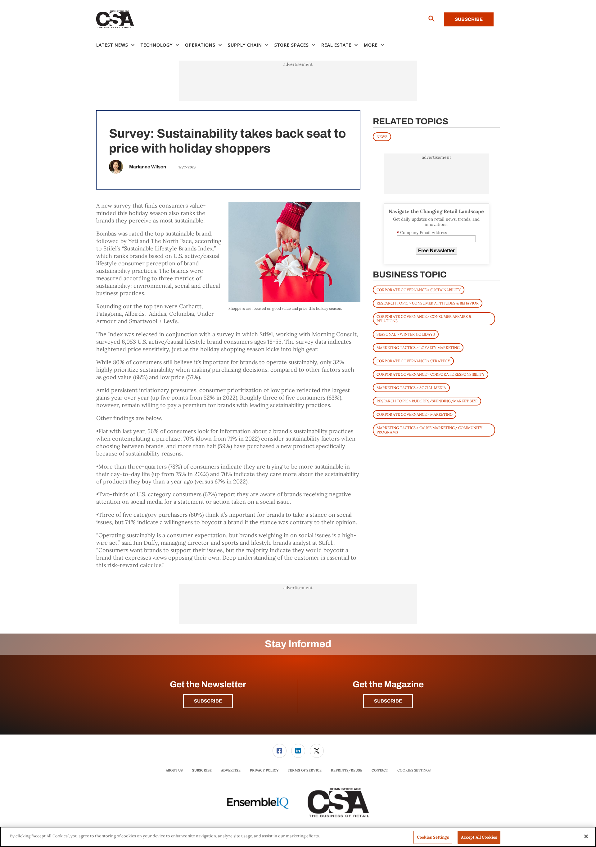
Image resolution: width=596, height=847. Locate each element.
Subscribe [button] (208, 700)
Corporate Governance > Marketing (415, 414)
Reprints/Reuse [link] (346, 770)
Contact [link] (380, 770)
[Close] (586, 836)
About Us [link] (174, 770)
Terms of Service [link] (305, 770)
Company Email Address (422, 232)
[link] (280, 751)
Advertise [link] (231, 770)
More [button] (371, 45)
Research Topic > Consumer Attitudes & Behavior (428, 303)
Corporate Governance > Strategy (413, 361)
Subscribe (469, 19)
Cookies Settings (414, 770)
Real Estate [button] (336, 45)
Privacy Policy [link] (264, 770)
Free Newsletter (436, 250)
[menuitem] (118, 45)
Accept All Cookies (479, 837)
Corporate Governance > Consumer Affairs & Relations (424, 318)
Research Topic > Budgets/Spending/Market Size (427, 401)
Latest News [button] (112, 45)
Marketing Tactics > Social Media (411, 387)
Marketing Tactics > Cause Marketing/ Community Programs (429, 429)
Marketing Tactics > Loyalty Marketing (418, 347)
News (382, 136)
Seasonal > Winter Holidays (406, 334)
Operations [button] (200, 45)
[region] (298, 837)
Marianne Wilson (147, 166)
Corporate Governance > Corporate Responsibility (431, 374)
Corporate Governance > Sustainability (419, 289)
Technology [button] (157, 45)
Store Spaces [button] (291, 45)
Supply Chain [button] (245, 45)
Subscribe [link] (202, 770)
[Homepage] (115, 19)
